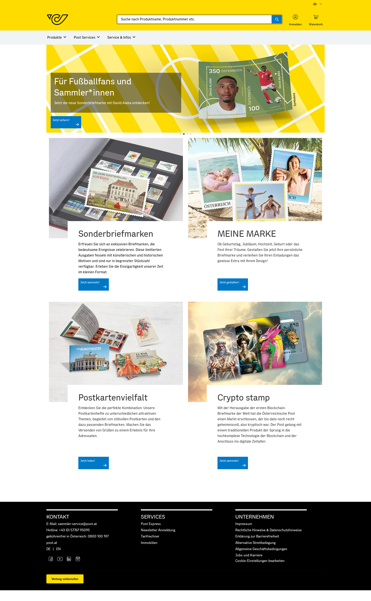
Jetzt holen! (87, 461)
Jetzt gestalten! (229, 282)
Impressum (243, 524)
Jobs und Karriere (248, 555)
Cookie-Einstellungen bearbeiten (259, 561)
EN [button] (58, 549)
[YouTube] (59, 559)
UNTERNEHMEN (254, 517)
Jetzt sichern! (61, 120)
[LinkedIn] (68, 559)
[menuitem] (57, 37)
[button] (295, 20)
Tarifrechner (150, 536)
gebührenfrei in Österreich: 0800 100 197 (77, 536)
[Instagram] (77, 559)
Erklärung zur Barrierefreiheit (257, 536)
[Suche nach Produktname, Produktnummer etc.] (277, 19)
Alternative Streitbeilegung (255, 543)
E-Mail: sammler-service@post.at (71, 524)
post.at (51, 543)
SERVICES (153, 517)
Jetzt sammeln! (90, 282)
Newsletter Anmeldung (158, 530)
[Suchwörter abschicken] (277, 19)
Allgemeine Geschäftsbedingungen (261, 549)
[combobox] (199, 19)
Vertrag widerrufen (65, 579)
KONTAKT (57, 517)
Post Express (151, 524)
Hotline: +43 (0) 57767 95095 (68, 530)
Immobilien (149, 543)
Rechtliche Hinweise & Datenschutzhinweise (268, 530)
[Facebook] (50, 559)
